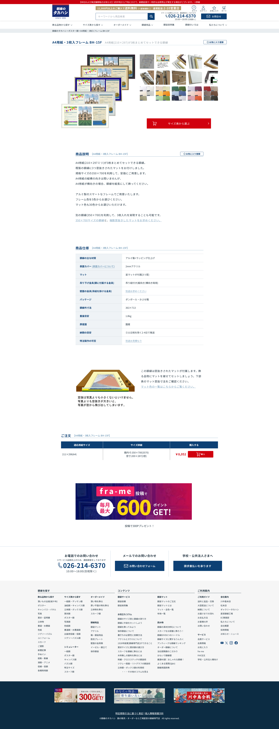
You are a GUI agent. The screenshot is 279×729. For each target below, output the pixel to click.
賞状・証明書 (44, 617)
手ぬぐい (42, 654)
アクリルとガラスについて (130, 639)
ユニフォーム (44, 637)
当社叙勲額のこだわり (167, 651)
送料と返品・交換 (206, 601)
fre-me (201, 651)
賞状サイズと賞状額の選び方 (131, 647)
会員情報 (202, 643)
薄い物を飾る (97, 601)
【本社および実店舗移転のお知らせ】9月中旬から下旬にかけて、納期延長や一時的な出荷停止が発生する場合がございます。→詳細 (139, 2)
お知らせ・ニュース (230, 633)
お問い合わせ (204, 625)
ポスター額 (73, 30)
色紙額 (67, 625)
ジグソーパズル (45, 633)
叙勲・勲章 (43, 658)
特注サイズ (69, 667)
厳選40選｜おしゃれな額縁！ (170, 659)
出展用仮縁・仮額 (72, 633)
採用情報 (225, 629)
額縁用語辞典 (163, 667)
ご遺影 (41, 646)
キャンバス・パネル (47, 609)
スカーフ (42, 642)
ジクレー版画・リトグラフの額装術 (134, 663)
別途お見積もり (134, 340)
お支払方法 (203, 617)
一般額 (67, 651)
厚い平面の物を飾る (100, 605)
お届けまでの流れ (206, 613)
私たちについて (228, 621)
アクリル (95, 631)
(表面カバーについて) (103, 266)
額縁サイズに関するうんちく (170, 639)
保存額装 (95, 651)
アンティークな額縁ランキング (171, 643)
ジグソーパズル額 (72, 637)
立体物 (41, 621)
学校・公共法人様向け (208, 659)
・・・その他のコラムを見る (133, 671)
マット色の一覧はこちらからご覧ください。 (168, 386)
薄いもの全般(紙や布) (48, 601)
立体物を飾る (97, 609)
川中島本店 (226, 601)
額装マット (96, 626)
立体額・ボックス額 (73, 609)
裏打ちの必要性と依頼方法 (130, 635)
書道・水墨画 (44, 625)
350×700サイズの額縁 (90, 220)
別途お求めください (136, 291)
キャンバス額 (70, 659)
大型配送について (206, 605)
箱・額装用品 (97, 635)
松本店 (224, 605)
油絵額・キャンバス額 (74, 605)
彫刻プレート (97, 639)
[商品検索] (151, 16)
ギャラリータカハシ (230, 609)
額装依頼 (122, 601)
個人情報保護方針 (154, 713)
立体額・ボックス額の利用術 (131, 667)
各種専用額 (43, 670)
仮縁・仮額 (43, 666)
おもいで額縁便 (164, 655)
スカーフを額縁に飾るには (130, 651)
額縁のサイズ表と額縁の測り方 (132, 618)
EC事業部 (225, 617)
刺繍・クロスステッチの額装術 (132, 659)
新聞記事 (42, 650)
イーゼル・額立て (99, 647)
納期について (204, 609)
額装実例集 (123, 605)
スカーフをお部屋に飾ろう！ (170, 631)
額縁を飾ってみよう (127, 626)
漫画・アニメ (44, 662)
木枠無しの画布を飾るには (130, 655)
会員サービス (204, 639)
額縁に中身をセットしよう (130, 622)
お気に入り (203, 647)
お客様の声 (203, 621)
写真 (40, 613)
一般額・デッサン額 (73, 601)
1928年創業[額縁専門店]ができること (135, 643)
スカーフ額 (69, 671)
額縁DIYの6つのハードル (168, 635)
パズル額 (68, 663)
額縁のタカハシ (59, 30)
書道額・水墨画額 (72, 629)
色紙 (40, 629)
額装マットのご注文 (166, 601)
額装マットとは (164, 605)
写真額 (67, 621)
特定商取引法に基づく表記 (129, 713)
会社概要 (225, 625)
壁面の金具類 (97, 643)
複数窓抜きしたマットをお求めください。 (136, 220)
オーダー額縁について (167, 647)
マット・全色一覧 (165, 609)
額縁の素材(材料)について (169, 626)
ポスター (42, 605)
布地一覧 (161, 613)
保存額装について (126, 631)
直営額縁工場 (227, 613)
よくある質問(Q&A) (166, 663)
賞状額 (67, 613)
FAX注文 (201, 655)
